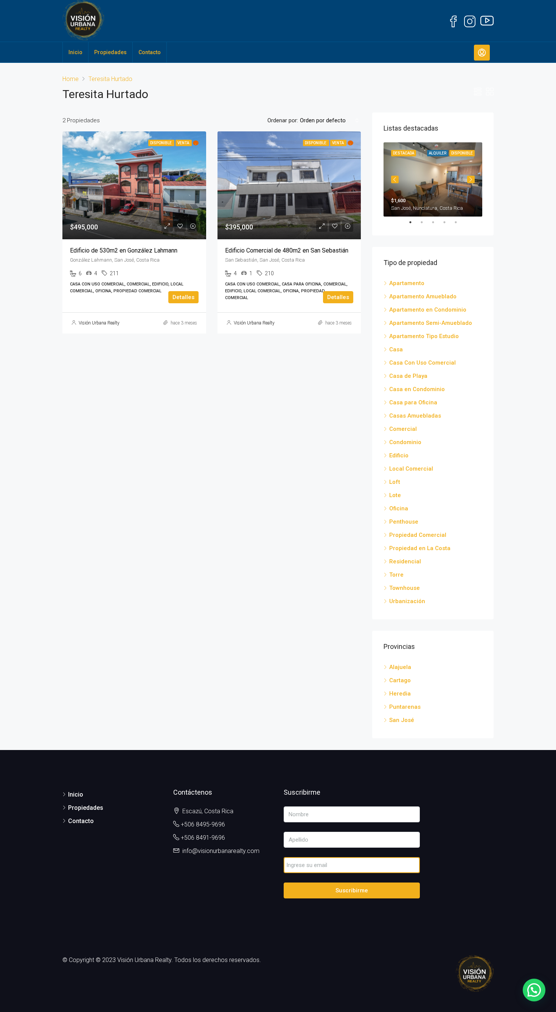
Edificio (398, 455)
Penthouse (403, 521)
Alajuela (400, 667)
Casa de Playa (408, 376)
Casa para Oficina (413, 402)
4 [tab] (448, 222)
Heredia (400, 693)
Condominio (405, 442)
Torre (396, 574)
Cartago (400, 680)
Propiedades (110, 52)
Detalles (183, 297)
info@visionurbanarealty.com (220, 851)
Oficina (398, 508)
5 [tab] (459, 222)
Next (471, 179)
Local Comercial (411, 468)
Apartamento (406, 283)
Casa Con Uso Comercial (422, 362)
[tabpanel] (433, 179)
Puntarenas (405, 706)
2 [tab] (425, 222)
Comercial (403, 429)
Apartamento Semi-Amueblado (430, 323)
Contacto (149, 52)
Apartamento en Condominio (427, 309)
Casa (396, 349)
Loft (394, 482)
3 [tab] (437, 222)
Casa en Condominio (417, 389)
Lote (395, 495)
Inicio (75, 52)
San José (401, 720)
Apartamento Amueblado (423, 296)
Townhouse (404, 588)
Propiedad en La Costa (419, 548)
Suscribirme (351, 890)
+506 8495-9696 (203, 824)
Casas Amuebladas (415, 415)
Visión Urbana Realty (99, 323)
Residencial (405, 561)
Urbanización (407, 601)
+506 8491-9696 (203, 837)
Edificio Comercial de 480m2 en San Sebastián (286, 250)
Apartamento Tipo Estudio (424, 336)
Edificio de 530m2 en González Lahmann (123, 250)
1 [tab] (414, 222)
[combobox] (329, 120)
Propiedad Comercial (417, 535)
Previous (395, 179)
